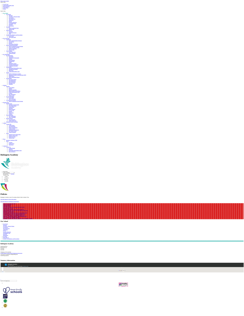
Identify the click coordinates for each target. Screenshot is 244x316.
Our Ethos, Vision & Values (14, 16)
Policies (10, 21)
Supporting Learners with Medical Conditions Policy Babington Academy (18, 218)
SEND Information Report (14, 77)
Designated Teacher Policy (8, 211)
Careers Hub (8, 124)
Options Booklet (12, 53)
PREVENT (11, 70)
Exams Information (10, 96)
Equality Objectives (13, 22)
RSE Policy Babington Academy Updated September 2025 (15, 216)
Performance (11, 25)
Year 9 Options (9, 51)
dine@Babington (12, 80)
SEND (7, 72)
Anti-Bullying (11, 61)
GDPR (10, 62)
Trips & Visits (11, 49)
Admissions (11, 20)
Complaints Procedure (13, 65)
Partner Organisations (13, 127)
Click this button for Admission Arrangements (10, 201)
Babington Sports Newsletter (12, 121)
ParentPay (11, 84)
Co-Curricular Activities (11, 100)
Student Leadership (13, 48)
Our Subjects (11, 41)
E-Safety (10, 93)
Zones (7, 133)
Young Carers (11, 95)
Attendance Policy (6, 206)
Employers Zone (12, 136)
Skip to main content (5, 1)
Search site (3, 280)
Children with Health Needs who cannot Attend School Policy (15, 210)
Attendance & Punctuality (14, 57)
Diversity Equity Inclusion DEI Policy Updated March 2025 (15, 212)
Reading (10, 43)
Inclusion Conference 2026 (11, 140)
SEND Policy (11, 76)
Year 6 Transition (12, 117)
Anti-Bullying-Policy (7, 204)
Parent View (11, 112)
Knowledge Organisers (13, 44)
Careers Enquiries (12, 132)
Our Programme (12, 126)
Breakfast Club (12, 83)
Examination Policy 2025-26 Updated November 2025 (14, 214)
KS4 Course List (12, 52)
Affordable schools (12, 63)
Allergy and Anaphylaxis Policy (9, 203)
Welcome (11, 15)
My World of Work (12, 131)
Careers (4, 123)
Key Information (6, 54)
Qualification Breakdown (14, 129)
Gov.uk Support (12, 119)
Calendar (10, 142)
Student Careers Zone (13, 135)
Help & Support (9, 118)
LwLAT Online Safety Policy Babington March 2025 (14, 215)
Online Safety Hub (12, 120)
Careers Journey (12, 128)
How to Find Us (12, 151)
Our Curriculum (6, 38)
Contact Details (12, 148)
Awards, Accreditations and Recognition (14, 35)
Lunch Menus (11, 87)
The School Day (12, 19)
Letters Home (11, 107)
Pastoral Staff (11, 29)
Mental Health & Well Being (14, 91)
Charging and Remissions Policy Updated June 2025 (13, 209)
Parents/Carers (6, 102)
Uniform (10, 59)
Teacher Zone (11, 137)
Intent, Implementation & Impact (15, 40)
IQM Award (11, 36)
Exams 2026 (11, 97)
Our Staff (8, 27)
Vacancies (11, 31)
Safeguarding (9, 67)
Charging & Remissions (13, 64)
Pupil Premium (12, 60)
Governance (11, 17)
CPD (10, 33)
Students (4, 85)
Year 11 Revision (12, 99)
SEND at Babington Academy (15, 73)
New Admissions (9, 115)
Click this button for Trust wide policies (8, 199)
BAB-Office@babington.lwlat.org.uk (11, 253)
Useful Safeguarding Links (8, 5)
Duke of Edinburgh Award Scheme (16, 46)
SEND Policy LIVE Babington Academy (11, 217)
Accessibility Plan (12, 23)
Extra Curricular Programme (12, 45)
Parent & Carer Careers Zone (14, 134)
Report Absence (6, 6)
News (4, 139)
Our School (5, 13)
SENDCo (11, 149)
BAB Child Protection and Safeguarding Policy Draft (13, 207)
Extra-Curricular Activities (14, 47)
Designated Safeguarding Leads (15, 68)
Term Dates (11, 56)
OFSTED (11, 24)
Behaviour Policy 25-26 (8, 208)
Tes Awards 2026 (12, 37)
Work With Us (9, 30)
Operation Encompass (13, 69)
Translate (12, 173)
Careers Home (12, 125)
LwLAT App (5, 4)
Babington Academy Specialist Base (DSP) (17, 75)
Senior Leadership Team (14, 28)
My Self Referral (12, 94)
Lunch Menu (5, 7)
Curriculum (8, 39)
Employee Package (12, 32)
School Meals (9, 78)
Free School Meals (12, 79)
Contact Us (5, 145)
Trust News (11, 144)
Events (4, 8)
